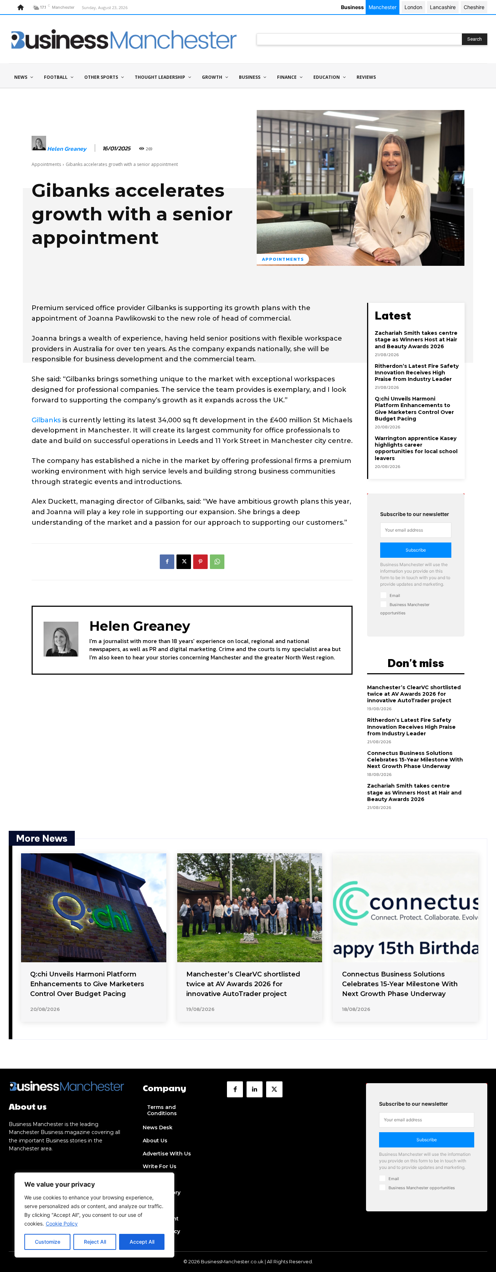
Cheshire (474, 7)
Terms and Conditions (162, 1110)
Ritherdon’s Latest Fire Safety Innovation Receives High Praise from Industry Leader (417, 372)
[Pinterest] (200, 561)
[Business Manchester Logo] (124, 39)
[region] (94, 1215)
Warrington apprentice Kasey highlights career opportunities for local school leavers (416, 448)
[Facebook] (167, 561)
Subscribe (416, 550)
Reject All (95, 1242)
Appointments (46, 164)
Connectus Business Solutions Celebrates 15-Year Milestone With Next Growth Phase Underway (415, 759)
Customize (47, 1242)
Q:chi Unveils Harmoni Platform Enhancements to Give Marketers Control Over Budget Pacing (414, 408)
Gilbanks (46, 420)
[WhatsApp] (217, 561)
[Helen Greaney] (39, 148)
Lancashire (443, 7)
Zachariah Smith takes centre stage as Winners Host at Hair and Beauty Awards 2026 (416, 339)
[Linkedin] (255, 1089)
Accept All (142, 1242)
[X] (183, 561)
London (413, 7)
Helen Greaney (66, 148)
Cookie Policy (62, 1223)
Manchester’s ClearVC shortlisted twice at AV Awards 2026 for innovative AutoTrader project (414, 694)
